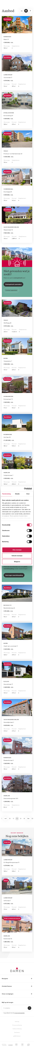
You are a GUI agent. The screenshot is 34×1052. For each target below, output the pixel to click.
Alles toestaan (17, 550)
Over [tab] (27, 494)
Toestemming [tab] (6, 494)
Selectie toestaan (17, 555)
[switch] (29, 530)
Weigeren (17, 561)
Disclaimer (17, 1032)
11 (13, 818)
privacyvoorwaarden (19, 1013)
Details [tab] (17, 494)
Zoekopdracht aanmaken (13, 284)
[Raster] (26, 11)
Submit (29, 1008)
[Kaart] (30, 11)
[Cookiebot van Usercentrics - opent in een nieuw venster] (24, 489)
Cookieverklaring (17, 1028)
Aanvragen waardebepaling (14, 575)
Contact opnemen (11, 290)
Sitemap (17, 1021)
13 (20, 818)
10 (9, 818)
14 (24, 818)
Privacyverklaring (17, 1025)
